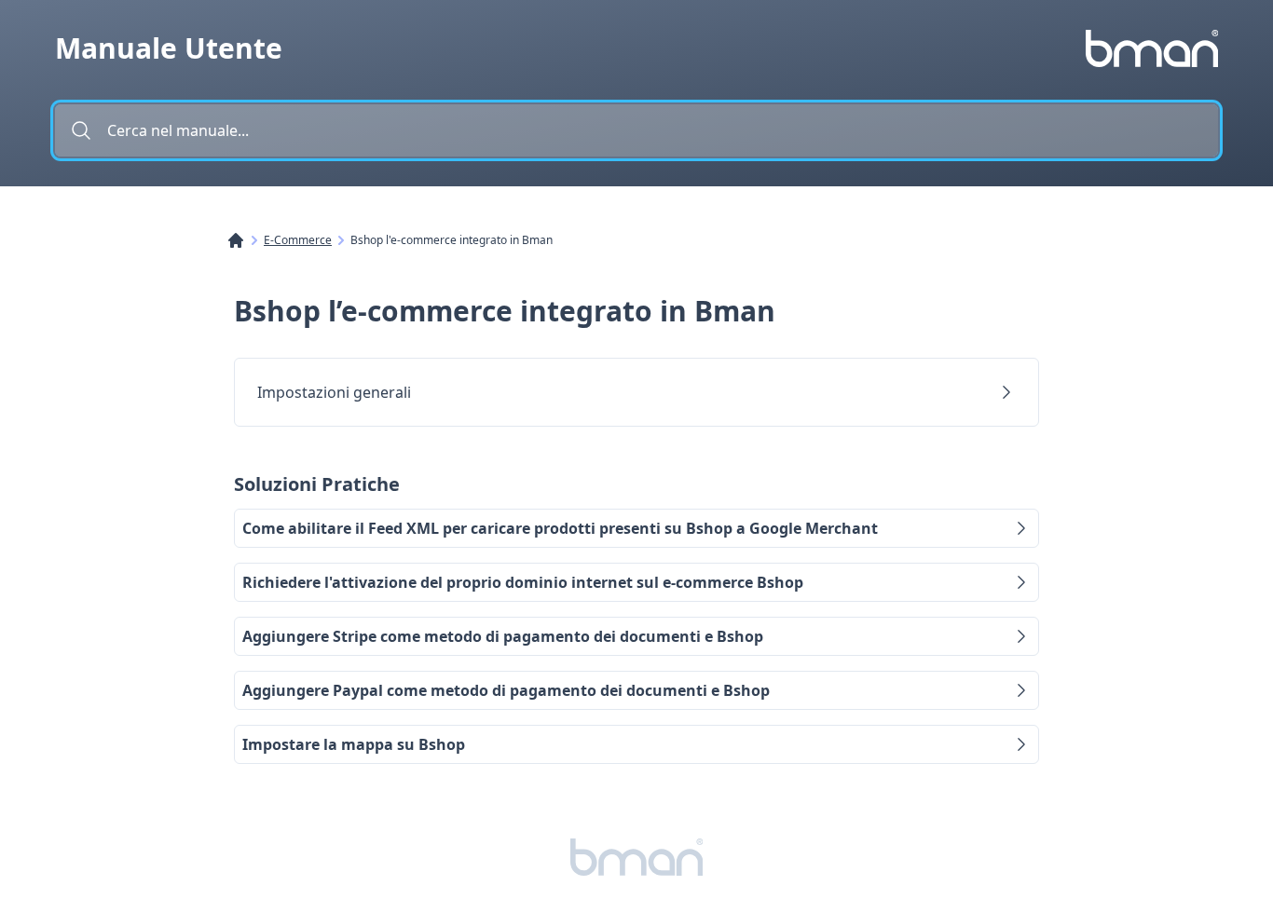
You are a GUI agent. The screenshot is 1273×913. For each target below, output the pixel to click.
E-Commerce (298, 240)
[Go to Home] (245, 240)
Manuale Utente (168, 48)
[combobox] (636, 130)
